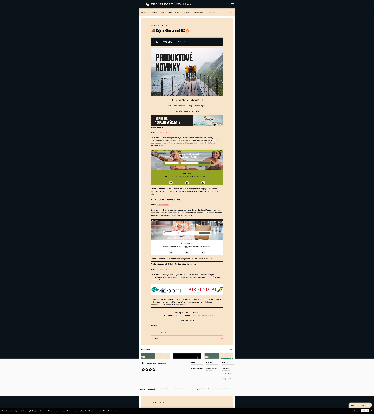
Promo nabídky (198, 12)
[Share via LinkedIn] (161, 332)
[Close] (371, 410)
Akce (162, 12)
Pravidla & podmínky (203, 388)
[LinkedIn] (150, 369)
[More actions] (222, 25)
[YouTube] (154, 369)
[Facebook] (143, 369)
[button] (230, 12)
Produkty (154, 12)
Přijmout (365, 411)
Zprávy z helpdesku (174, 12)
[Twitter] (147, 369)
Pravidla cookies (214, 388)
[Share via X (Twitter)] (157, 332)
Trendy (186, 12)
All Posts (144, 12)
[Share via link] (166, 332)
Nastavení (355, 411)
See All (231, 349)
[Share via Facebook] (152, 332)
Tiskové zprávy (211, 12)
